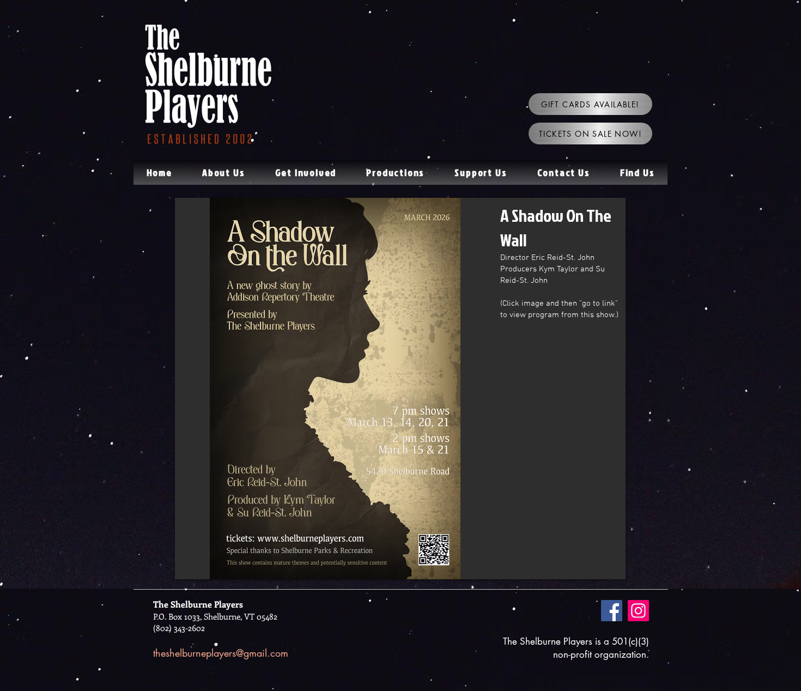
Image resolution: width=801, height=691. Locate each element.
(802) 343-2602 (179, 627)
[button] (223, 172)
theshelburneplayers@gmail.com (220, 652)
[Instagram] (638, 610)
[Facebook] (611, 610)
